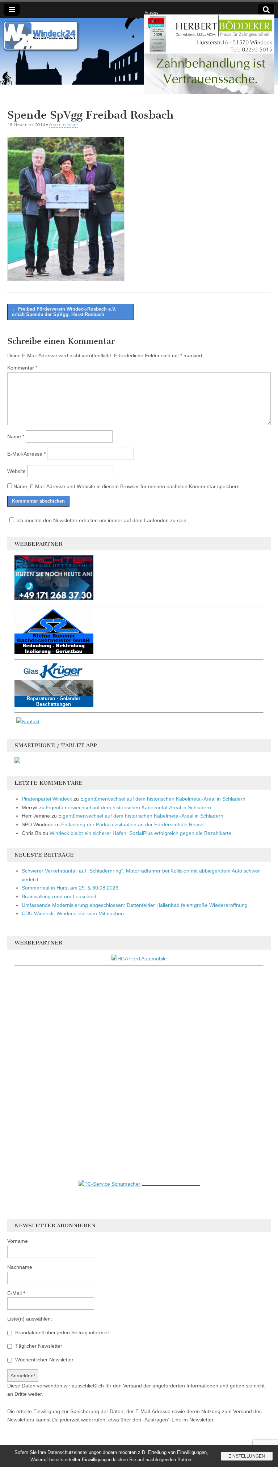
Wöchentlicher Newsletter (43, 1359)
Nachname (19, 1267)
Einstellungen (246, 1456)
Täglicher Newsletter (38, 1346)
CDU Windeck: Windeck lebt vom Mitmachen (73, 913)
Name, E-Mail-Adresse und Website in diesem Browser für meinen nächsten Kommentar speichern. (127, 486)
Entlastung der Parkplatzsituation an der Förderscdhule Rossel (133, 824)
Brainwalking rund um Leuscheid (59, 896)
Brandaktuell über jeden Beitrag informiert (62, 1332)
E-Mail (16, 1293)
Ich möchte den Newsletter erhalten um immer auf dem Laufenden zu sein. (102, 520)
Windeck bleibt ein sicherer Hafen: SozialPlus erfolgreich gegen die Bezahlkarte (140, 833)
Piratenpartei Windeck (47, 799)
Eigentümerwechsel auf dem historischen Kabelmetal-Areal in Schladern (162, 799)
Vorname (17, 1241)
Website (16, 471)
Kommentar (22, 368)
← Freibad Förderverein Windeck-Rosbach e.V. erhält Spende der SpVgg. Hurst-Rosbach (64, 311)
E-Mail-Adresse (26, 454)
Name (15, 436)
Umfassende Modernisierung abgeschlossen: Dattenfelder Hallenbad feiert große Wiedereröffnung (135, 905)
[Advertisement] (139, 95)
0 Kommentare (63, 124)
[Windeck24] (139, 51)
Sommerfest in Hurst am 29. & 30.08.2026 (70, 888)
